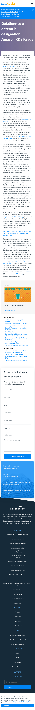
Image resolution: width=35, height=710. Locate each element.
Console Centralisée (17, 667)
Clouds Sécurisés (17, 589)
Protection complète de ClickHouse (16, 360)
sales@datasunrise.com (10, 476)
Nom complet (8, 390)
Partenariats (17, 621)
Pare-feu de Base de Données (18, 543)
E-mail (5, 405)
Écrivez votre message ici (12, 440)
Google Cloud (17, 603)
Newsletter (17, 676)
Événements (17, 616)
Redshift (28, 272)
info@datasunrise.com (10, 468)
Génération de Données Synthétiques (16, 346)
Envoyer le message (17, 456)
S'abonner (9, 687)
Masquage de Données (17, 548)
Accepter (6, 705)
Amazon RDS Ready (9, 66)
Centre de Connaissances (17, 644)
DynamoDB (14, 274)
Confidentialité (25, 523)
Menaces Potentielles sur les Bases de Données (17, 640)
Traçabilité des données (12, 332)
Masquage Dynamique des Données (16, 323)
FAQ (17, 658)
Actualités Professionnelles (17, 635)
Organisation (7, 412)
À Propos (17, 612)
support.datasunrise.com (11, 484)
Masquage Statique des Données (15, 326)
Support (17, 672)
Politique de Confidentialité (21, 702)
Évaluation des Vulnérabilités (17, 570)
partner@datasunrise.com (11, 493)
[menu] (32, 3)
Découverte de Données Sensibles (17, 561)
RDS (23, 272)
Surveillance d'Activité (17, 539)
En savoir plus (8, 310)
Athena (20, 274)
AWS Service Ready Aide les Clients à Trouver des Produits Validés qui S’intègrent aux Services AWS (17, 233)
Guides (17, 653)
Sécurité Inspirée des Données (17, 575)
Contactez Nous (17, 625)
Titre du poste (8, 420)
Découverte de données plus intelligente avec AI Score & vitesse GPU (16, 356)
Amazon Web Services (17, 599)
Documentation (17, 662)
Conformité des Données (17, 565)
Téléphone (7, 397)
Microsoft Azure (17, 594)
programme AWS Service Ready (13, 217)
